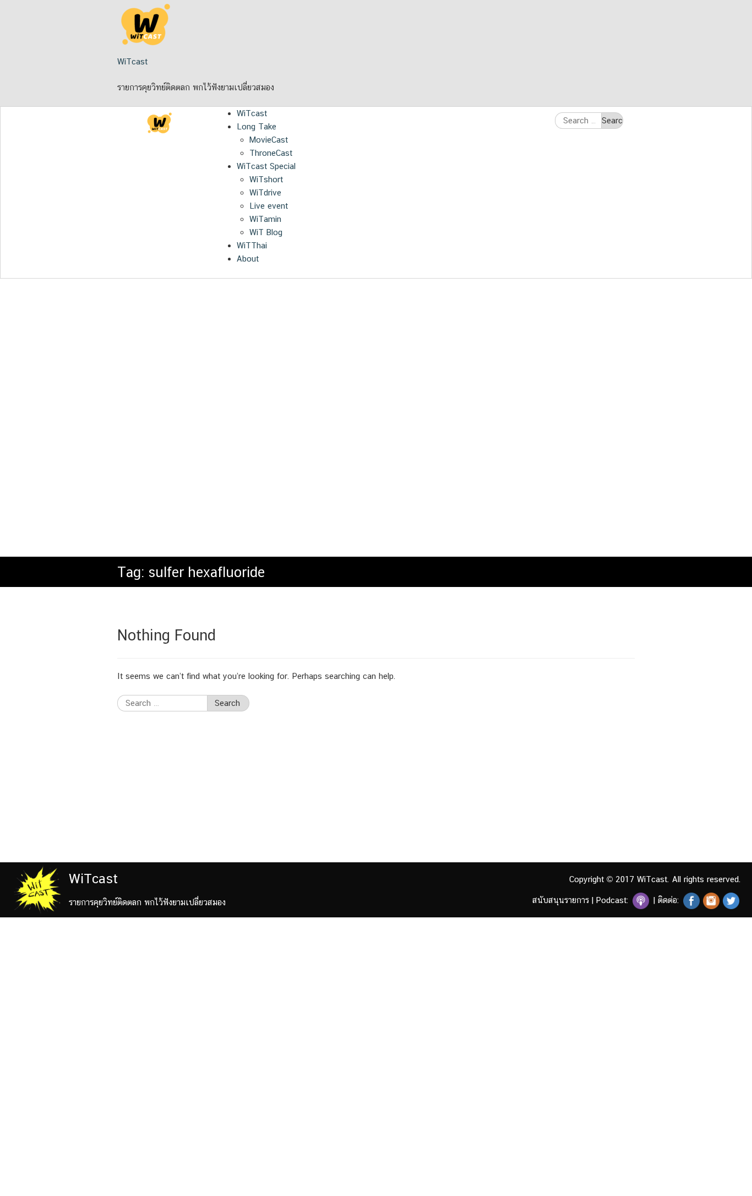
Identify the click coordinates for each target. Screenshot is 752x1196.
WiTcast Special (266, 166)
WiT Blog (265, 232)
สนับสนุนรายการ (560, 900)
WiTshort (266, 179)
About (248, 258)
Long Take (256, 126)
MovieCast (268, 139)
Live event (268, 205)
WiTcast (132, 61)
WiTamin (265, 219)
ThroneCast (270, 152)
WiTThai (252, 245)
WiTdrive (265, 192)
